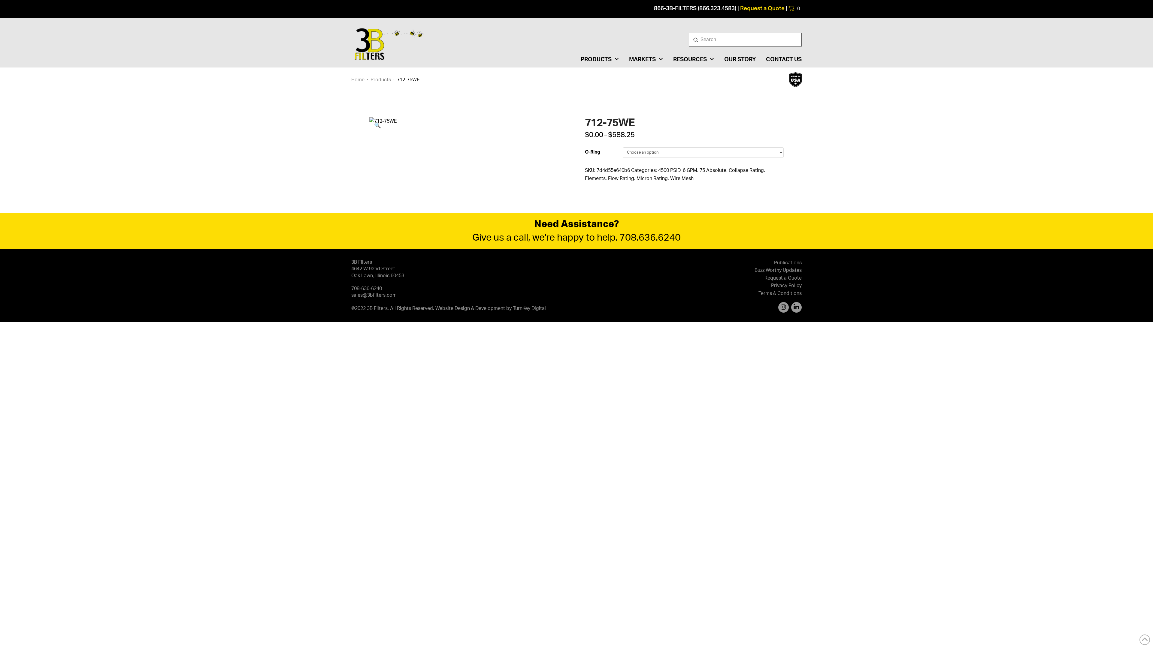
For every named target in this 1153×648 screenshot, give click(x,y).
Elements (595, 178)
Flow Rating (621, 178)
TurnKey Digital (529, 308)
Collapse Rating (746, 170)
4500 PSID (669, 170)
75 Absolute (713, 170)
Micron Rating (652, 178)
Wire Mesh (682, 178)
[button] (794, 9)
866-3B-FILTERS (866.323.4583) (695, 8)
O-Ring (592, 152)
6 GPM (690, 170)
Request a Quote (762, 8)
